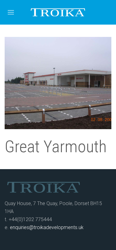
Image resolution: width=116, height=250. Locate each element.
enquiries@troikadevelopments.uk (47, 227)
